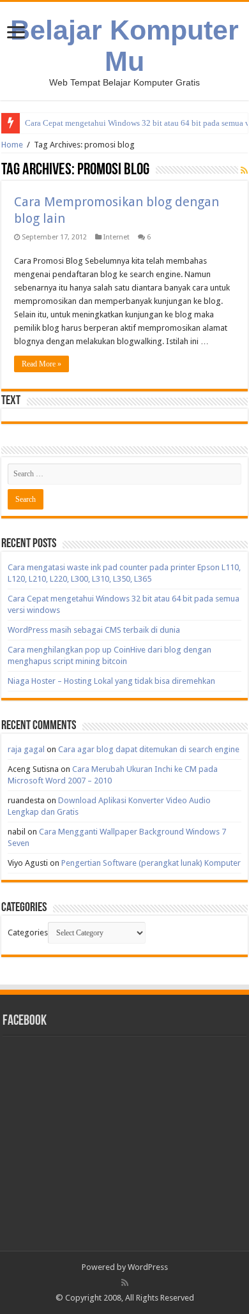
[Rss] (125, 1282)
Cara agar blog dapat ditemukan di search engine (148, 749)
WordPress (148, 1267)
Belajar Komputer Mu (124, 46)
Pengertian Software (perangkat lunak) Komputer (151, 863)
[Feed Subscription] (244, 170)
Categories (28, 932)
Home (12, 144)
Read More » (41, 363)
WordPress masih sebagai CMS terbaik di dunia (94, 630)
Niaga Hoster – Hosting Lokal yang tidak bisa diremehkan (111, 681)
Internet (116, 237)
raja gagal (26, 749)
